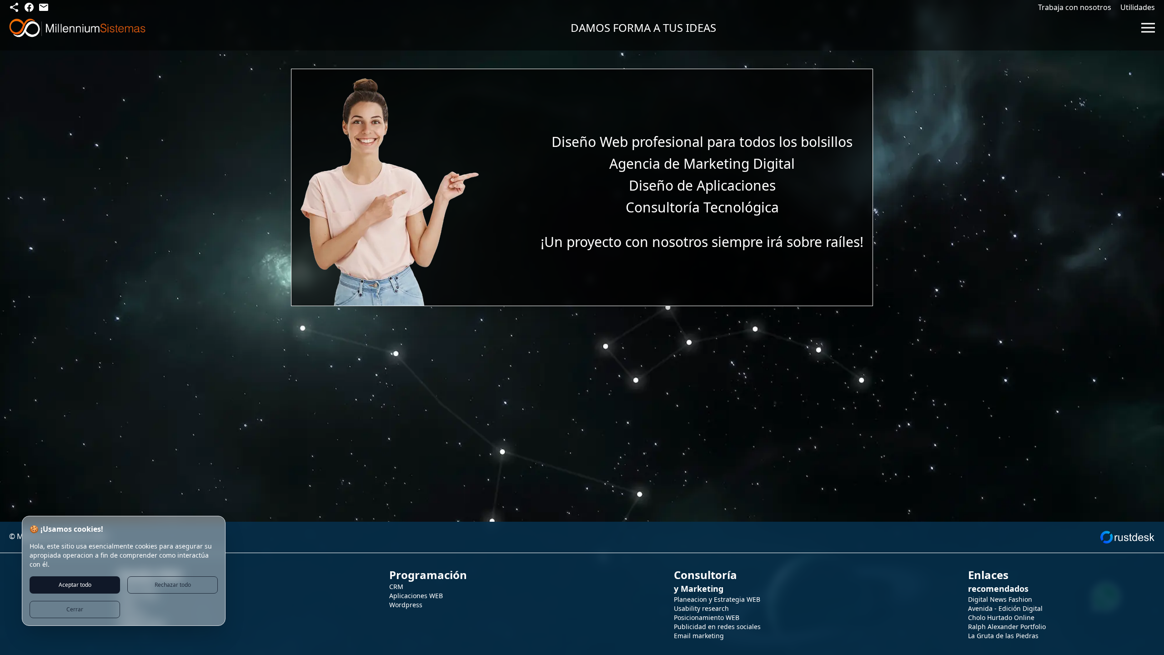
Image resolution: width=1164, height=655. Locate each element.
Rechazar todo (173, 585)
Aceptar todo (75, 585)
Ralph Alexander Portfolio (1007, 626)
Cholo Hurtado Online (1001, 617)
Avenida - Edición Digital (1005, 608)
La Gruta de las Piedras (1003, 635)
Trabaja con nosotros (1074, 7)
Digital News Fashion (1000, 599)
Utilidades (1137, 7)
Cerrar (74, 609)
